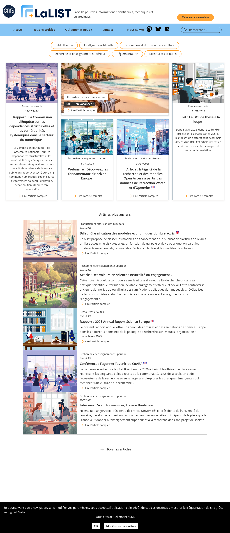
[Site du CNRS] (9, 12)
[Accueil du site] (46, 12)
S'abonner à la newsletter (195, 17)
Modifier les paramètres (121, 526)
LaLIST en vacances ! (80, 104)
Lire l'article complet (83, 110)
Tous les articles (44, 30)
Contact (107, 30)
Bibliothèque (64, 45)
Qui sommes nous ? (78, 30)
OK (96, 526)
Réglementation (127, 54)
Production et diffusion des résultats (149, 45)
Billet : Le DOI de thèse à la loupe (199, 119)
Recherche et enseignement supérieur (79, 54)
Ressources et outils (163, 54)
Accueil (18, 30)
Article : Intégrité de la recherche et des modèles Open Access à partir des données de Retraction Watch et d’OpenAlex (142, 178)
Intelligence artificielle (98, 45)
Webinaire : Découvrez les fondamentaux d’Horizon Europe (88, 173)
